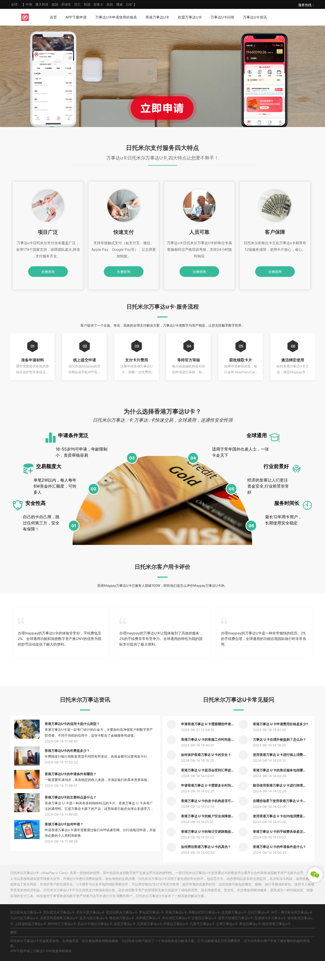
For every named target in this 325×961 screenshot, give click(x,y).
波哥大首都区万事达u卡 (235, 918)
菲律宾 (66, 4)
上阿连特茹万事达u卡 (30, 924)
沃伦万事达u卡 (259, 912)
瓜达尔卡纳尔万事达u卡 (94, 924)
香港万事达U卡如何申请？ (64, 824)
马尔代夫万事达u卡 (24, 918)
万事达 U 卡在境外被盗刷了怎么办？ (279, 739)
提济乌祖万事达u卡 (93, 918)
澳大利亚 (41, 4)
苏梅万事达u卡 (176, 912)
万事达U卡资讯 (255, 17)
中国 (29, 4)
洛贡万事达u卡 (125, 924)
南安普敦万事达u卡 (276, 924)
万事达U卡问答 (222, 17)
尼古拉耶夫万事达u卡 (122, 912)
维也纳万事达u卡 (121, 918)
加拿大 (98, 4)
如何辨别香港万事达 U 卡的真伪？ (206, 847)
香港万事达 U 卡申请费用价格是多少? (280, 724)
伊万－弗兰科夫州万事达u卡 (292, 912)
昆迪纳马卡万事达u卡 (270, 918)
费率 (13, 932)
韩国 (87, 4)
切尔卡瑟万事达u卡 (90, 912)
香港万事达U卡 (157, 17)
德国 (55, 4)
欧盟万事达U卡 (190, 17)
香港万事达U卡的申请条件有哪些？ (70, 774)
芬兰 (77, 4)
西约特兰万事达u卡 (62, 924)
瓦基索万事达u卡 (149, 924)
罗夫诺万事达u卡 (151, 912)
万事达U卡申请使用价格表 (116, 17)
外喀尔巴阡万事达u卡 (204, 912)
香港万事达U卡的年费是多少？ (67, 751)
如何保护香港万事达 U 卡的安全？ (206, 755)
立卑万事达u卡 (227, 924)
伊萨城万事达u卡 (148, 918)
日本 (129, 4)
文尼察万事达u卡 (234, 912)
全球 (14, 4)
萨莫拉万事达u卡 (175, 924)
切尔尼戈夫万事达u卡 (59, 912)
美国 (109, 4)
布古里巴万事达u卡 (176, 918)
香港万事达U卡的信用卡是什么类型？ (72, 724)
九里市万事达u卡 (202, 924)
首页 (53, 17)
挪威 (119, 4)
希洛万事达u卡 (250, 924)
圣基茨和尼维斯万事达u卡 (59, 918)
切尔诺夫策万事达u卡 (26, 912)
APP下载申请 (76, 17)
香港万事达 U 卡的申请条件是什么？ (279, 847)
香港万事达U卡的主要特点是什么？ (70, 797)
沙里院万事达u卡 (204, 918)
